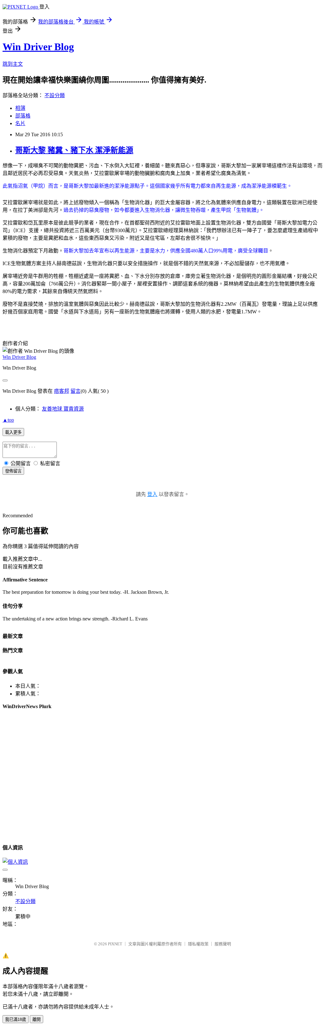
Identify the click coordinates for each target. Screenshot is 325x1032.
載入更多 (13, 432)
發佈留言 (13, 471)
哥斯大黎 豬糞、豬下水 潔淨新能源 (74, 150)
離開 (36, 1019)
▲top (8, 420)
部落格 (22, 115)
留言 (75, 391)
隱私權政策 (198, 944)
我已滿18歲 (15, 1019)
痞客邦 (61, 391)
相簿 (20, 108)
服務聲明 (223, 944)
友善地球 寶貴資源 (63, 409)
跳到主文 (13, 64)
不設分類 (54, 95)
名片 (20, 123)
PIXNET (115, 944)
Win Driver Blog (38, 46)
